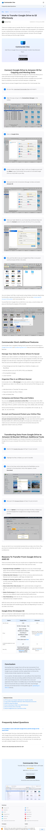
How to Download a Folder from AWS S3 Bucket (16, 705)
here (27, 639)
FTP (27, 807)
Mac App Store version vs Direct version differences (30, 780)
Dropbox (28, 810)
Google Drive (6, 814)
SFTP (5, 812)
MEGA (28, 818)
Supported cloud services (9, 820)
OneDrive (6, 816)
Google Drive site (18, 449)
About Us (4, 826)
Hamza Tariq (8, 21)
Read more (21, 650)
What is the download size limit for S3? (13, 746)
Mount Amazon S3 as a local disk (13, 706)
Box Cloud (29, 812)
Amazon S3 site (19, 501)
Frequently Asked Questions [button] (9, 6)
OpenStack (29, 814)
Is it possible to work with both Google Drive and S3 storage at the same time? (20, 729)
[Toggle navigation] (43, 2)
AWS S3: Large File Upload (11, 703)
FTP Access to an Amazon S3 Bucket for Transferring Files (19, 700)
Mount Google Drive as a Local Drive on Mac (15, 708)
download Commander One (21, 89)
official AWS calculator (38, 634)
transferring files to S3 (20, 347)
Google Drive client (7, 347)
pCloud (5, 818)
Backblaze (29, 816)
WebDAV (6, 810)
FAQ (26, 826)
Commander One (9, 2)
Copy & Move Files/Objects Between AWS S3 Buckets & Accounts (20, 701)
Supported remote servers (32, 820)
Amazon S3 (6, 807)
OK (42, 829)
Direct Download (23, 55)
